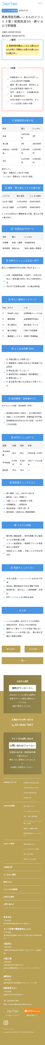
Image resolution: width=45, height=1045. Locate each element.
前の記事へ (11, 649)
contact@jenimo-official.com (20, 1004)
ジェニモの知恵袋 (9, 11)
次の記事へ (34, 649)
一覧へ (22, 660)
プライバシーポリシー (9, 1029)
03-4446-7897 (13, 1001)
